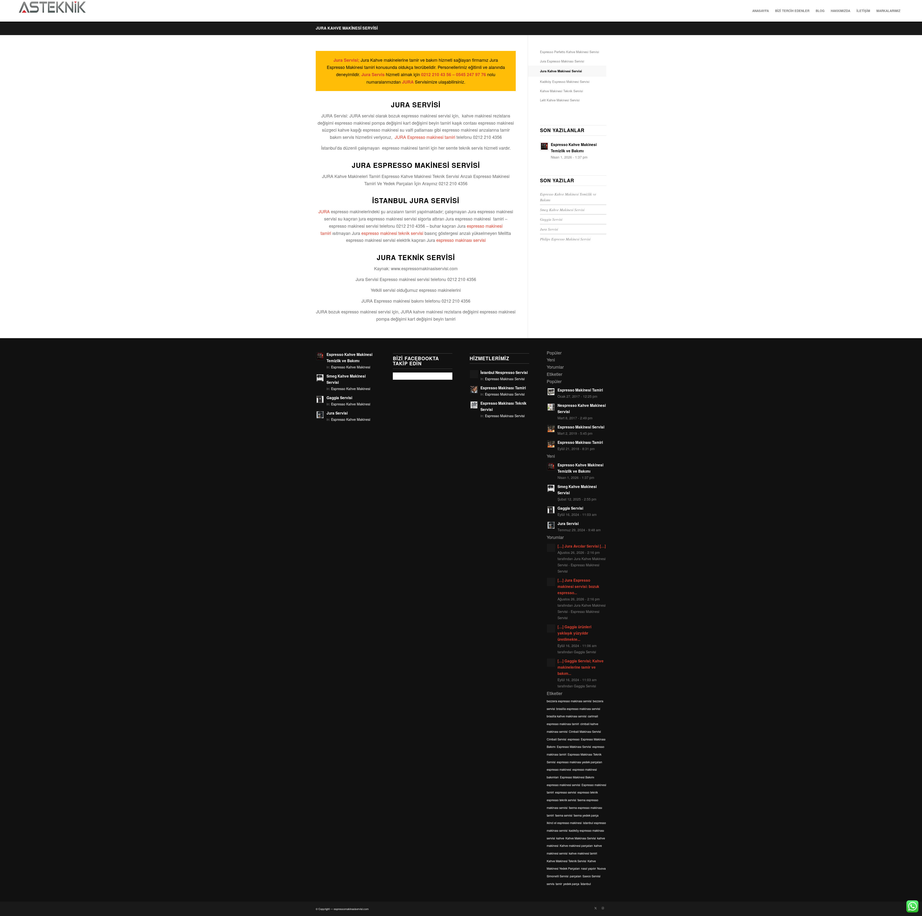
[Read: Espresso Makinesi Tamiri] (551, 391)
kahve (560, 838)
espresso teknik (587, 792)
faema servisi (563, 815)
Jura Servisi (549, 229)
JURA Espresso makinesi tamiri (425, 137)
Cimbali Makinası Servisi (585, 731)
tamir (559, 884)
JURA (324, 211)
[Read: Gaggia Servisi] (320, 399)
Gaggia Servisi (551, 219)
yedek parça (571, 884)
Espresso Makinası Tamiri (503, 388)
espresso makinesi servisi (563, 785)
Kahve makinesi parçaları (576, 845)
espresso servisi (565, 792)
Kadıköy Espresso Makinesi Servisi (564, 81)
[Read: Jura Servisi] (320, 414)
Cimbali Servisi (556, 739)
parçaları (575, 876)
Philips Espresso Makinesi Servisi (565, 239)
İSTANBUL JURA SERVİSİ (415, 200)
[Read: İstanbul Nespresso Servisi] (474, 374)
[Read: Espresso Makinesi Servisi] (551, 428)
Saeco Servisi (591, 876)
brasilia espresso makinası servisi (578, 709)
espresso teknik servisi (561, 800)
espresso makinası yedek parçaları (579, 762)
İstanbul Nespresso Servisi (504, 372)
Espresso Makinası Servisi (505, 378)
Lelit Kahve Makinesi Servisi (560, 100)
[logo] (52, 11)
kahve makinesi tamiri (583, 853)
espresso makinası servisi (461, 240)
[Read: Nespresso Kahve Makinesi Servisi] (551, 407)
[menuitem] (760, 11)
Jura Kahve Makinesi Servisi (347, 28)
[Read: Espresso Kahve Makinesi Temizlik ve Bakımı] (544, 146)
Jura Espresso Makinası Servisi (562, 61)
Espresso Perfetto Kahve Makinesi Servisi (569, 51)
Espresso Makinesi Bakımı (577, 777)
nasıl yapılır (588, 868)
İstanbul (586, 884)
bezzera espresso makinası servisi (569, 701)
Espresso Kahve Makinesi (350, 367)
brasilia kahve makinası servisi (567, 716)
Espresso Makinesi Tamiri (580, 390)
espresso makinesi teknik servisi (392, 233)
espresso (574, 739)
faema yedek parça (586, 815)
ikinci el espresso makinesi (564, 823)
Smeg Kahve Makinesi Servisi (562, 209)
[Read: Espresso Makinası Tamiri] (474, 389)
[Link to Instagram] (602, 907)
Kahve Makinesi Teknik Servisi (561, 91)
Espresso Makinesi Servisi (581, 427)
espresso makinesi (559, 769)
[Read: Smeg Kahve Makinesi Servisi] (320, 377)
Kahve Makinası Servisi (580, 838)
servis (550, 884)
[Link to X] (595, 907)
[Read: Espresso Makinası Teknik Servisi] (474, 405)
